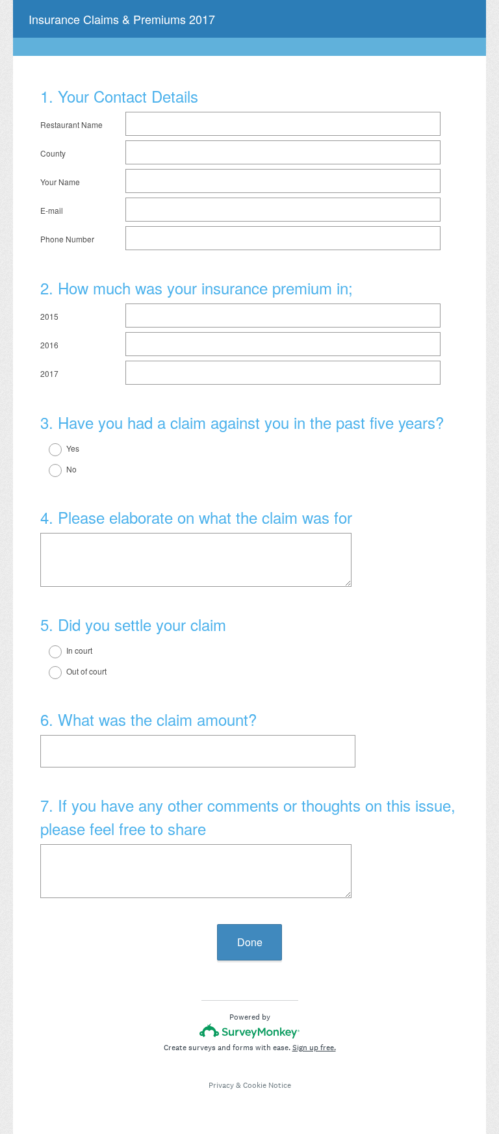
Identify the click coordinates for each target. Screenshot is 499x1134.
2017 (49, 373)
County (53, 153)
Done (249, 941)
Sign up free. (314, 1047)
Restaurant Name (71, 124)
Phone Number (67, 238)
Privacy (221, 1085)
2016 (49, 344)
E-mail (51, 210)
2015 (49, 316)
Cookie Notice (267, 1085)
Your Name (60, 181)
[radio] (46, 449)
